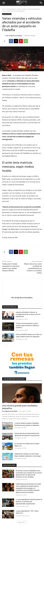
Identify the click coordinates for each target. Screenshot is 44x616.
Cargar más (21, 522)
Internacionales (11, 9)
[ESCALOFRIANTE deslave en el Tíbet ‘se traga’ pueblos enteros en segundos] (8, 338)
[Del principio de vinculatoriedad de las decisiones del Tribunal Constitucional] (7, 436)
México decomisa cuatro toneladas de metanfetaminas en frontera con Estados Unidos (33, 268)
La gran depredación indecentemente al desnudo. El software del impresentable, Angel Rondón (29, 501)
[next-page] (7, 345)
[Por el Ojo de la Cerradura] (3, 36)
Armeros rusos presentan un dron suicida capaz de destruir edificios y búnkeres (27, 325)
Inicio (3, 9)
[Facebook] (11, 41)
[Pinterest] (21, 41)
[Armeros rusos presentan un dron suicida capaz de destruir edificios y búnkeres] (8, 326)
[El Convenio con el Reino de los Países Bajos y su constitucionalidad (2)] (7, 446)
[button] (3, 3)
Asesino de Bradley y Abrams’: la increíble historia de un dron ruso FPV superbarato (28, 314)
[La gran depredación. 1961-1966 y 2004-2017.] (8, 514)
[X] (16, 41)
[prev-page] (3, 345)
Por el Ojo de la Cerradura (14, 35)
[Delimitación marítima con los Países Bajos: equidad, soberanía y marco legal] (7, 456)
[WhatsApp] (26, 41)
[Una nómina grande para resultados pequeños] (22, 393)
